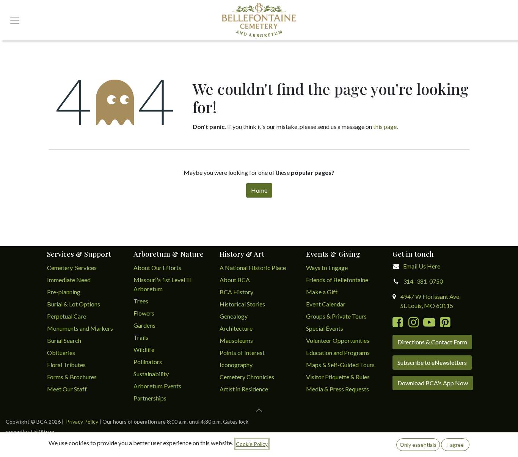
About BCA (235, 279)
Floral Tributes (66, 364)
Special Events (324, 328)
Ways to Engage (327, 267)
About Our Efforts (157, 267)
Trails (140, 337)
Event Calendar (325, 304)
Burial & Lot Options (73, 304)
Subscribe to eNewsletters (432, 362)
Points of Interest (242, 352)
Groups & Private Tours (336, 316)
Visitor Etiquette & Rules (338, 376)
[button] (259, 410)
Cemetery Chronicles (247, 376)
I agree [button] (455, 444)
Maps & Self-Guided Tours (340, 364)
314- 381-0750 (423, 281)
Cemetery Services (72, 267)
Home (259, 190)
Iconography (236, 364)
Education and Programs (338, 352)
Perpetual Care (66, 316)
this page (385, 126)
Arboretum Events (157, 385)
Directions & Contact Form (432, 341)
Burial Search (64, 340)
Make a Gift (321, 291)
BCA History (236, 291)
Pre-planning (63, 291)
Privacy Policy (82, 421)
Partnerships (149, 398)
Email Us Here (421, 266)
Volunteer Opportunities (337, 340)
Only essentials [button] (418, 444)
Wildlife (143, 349)
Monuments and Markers (80, 328)
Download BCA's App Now (432, 382)
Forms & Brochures (72, 376)
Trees (140, 301)
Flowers (143, 313)
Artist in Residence (244, 389)
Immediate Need (69, 279)
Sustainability (151, 373)
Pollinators (147, 361)
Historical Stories (242, 304)
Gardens (144, 325)
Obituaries (61, 352)
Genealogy (234, 316)
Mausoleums (237, 340)
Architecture (236, 328)
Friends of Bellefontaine (337, 279)
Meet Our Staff (67, 389)
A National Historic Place (253, 267)
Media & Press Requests (337, 389)
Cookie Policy (252, 444)
